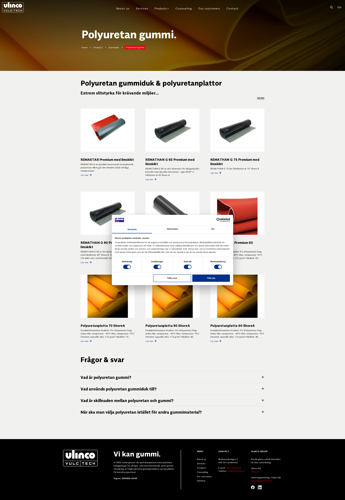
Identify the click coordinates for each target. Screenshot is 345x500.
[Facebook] (253, 487)
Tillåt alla (211, 278)
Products (162, 8)
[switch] (157, 267)
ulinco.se (255, 471)
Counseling (183, 8)
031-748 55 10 (233, 467)
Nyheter (201, 480)
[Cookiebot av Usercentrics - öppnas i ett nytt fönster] (218, 220)
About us (122, 8)
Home (85, 47)
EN (339, 7)
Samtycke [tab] (132, 229)
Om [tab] (213, 229)
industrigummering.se (261, 480)
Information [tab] (172, 229)
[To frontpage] (13, 7)
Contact (233, 8)
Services (142, 8)
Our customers (209, 8)
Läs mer (260, 97)
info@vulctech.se (235, 470)
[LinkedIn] (260, 487)
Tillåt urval (172, 278)
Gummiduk (113, 47)
